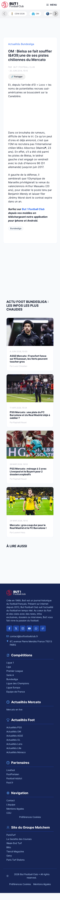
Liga (8, 666)
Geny (9, 855)
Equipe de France (15, 691)
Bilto (8, 847)
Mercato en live (14, 709)
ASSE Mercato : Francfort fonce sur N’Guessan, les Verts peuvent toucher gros (29, 358)
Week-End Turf (14, 843)
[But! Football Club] (13, 5)
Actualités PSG (14, 727)
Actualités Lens (14, 744)
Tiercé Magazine (15, 851)
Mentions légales (15, 808)
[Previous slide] (4, 14)
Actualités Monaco (16, 752)
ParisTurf (11, 834)
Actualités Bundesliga (21, 44)
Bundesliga (15, 228)
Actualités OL (13, 739)
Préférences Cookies (30, 817)
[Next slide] (55, 14)
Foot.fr (9, 782)
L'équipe (10, 804)
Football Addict (14, 778)
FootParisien (12, 774)
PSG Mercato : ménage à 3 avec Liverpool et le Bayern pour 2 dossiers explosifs (28, 471)
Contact (10, 800)
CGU (8, 812)
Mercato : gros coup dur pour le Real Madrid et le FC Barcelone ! (28, 527)
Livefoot (10, 770)
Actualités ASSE (14, 735)
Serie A (10, 675)
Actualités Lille (13, 748)
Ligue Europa (13, 687)
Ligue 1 (10, 662)
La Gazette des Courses (19, 839)
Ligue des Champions (17, 683)
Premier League (14, 671)
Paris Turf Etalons (15, 859)
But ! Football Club (24, 67)
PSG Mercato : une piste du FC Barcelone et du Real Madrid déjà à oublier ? (30, 415)
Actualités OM (13, 731)
